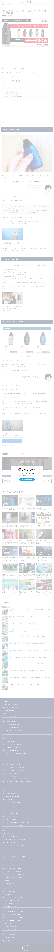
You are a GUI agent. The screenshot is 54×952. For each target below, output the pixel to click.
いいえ (27, 483)
